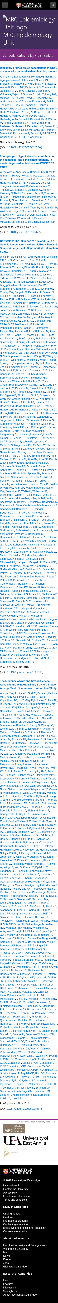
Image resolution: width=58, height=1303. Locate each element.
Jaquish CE (27, 1073)
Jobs (6, 1263)
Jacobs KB (51, 306)
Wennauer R (12, 491)
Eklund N (5, 296)
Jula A (8, 544)
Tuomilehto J (45, 605)
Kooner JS (11, 551)
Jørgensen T (7, 420)
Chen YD (36, 817)
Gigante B (10, 395)
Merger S (8, 448)
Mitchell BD (49, 562)
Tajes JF (17, 94)
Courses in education (15, 1231)
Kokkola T (50, 112)
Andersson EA (19, 367)
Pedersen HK (43, 98)
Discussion (9, 1287)
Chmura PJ (48, 87)
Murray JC (16, 566)
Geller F (41, 299)
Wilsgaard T (7, 494)
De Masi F (20, 98)
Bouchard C (7, 512)
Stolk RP (5, 477)
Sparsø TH (34, 473)
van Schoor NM (9, 498)
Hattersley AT (33, 406)
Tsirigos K (5, 186)
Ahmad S (22, 281)
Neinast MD (7, 274)
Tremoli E (30, 605)
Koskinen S (25, 551)
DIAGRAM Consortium (13, 626)
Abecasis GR (23, 640)
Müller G (5, 324)
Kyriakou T (41, 431)
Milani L (19, 448)
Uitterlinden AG (8, 608)
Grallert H (17, 399)
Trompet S (27, 345)
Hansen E (44, 105)
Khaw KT (22, 423)
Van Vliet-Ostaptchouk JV (33, 352)
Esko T (33, 260)
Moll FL (4, 566)
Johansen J (28, 80)
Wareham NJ (27, 619)
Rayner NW (6, 331)
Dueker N (48, 292)
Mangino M (33, 317)
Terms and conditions (15, 1199)
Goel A (51, 299)
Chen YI (36, 381)
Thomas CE (7, 189)
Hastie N (20, 406)
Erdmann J (6, 519)
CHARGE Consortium (41, 622)
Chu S (8, 260)
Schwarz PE (33, 594)
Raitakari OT (25, 583)
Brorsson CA (37, 172)
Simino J (36, 274)
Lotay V (47, 434)
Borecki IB (6, 661)
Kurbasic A (33, 182)
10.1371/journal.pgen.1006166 (24, 672)
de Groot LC (7, 388)
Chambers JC (23, 512)
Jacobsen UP (7, 90)
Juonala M (36, 420)
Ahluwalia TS (7, 281)
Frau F (15, 299)
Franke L (37, 523)
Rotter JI (5, 590)
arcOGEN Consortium (15, 622)
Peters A (51, 576)
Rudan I (15, 590)
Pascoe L (28, 328)
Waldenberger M (34, 487)
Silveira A (50, 470)
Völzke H (45, 612)
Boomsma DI (7, 509)
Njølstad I (5, 569)
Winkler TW (6, 256)
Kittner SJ (48, 423)
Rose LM (43, 331)
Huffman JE (21, 306)
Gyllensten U (22, 530)
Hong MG (50, 94)
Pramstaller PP (21, 580)
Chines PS (48, 381)
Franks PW (50, 126)
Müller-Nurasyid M (21, 324)
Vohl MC (8, 487)
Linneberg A (47, 438)
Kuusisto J (39, 551)
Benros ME (17, 87)
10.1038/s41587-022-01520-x (24, 147)
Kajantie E (33, 544)
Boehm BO (34, 505)
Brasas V (50, 83)
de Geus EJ (49, 384)
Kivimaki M (23, 548)
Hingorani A (38, 537)
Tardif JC (19, 605)
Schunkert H (18, 594)
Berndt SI (5, 644)
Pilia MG (15, 455)
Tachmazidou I (38, 342)
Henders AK (7, 409)
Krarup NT (40, 427)
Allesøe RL (6, 76)
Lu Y (21, 264)
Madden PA (19, 317)
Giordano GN (21, 122)
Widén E (26, 491)
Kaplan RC (38, 647)
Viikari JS (23, 612)
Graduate (8, 1217)
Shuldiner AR (49, 594)
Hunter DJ (10, 647)
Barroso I (52, 640)
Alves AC (46, 281)
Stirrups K (47, 473)
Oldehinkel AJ (34, 569)
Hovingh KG (7, 413)
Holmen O (49, 409)
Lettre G (4, 558)
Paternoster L (42, 328)
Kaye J (41, 115)
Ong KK (25, 452)
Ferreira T (41, 267)
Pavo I (33, 122)
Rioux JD (34, 587)
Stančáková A (26, 338)
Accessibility (10, 1192)
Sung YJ (24, 342)
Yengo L (7, 363)
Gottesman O (47, 395)
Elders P (16, 200)
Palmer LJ (6, 573)
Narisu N (5, 452)
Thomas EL (6, 105)
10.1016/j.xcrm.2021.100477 (23, 232)
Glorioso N (23, 395)
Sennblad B (21, 470)
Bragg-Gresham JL (11, 285)
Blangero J (20, 374)
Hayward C (20, 534)
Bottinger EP (40, 509)
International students (15, 1220)
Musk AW (28, 566)
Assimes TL (38, 640)
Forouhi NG (24, 391)
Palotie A (37, 452)
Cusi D (30, 516)
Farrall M (5, 523)
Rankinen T (40, 583)
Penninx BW (27, 576)
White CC (36, 278)
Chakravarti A (45, 633)
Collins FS (35, 384)
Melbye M (22, 562)
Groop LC (29, 1080)
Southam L (11, 338)
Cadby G (35, 288)
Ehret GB (29, 267)
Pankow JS (19, 573)
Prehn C (40, 179)
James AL (41, 541)
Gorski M (5, 303)
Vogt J (30, 98)
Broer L (49, 399)
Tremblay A (6, 484)
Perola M (40, 576)
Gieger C (36, 526)
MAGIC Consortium (26, 633)
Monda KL (27, 320)
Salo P (8, 335)
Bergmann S (7, 505)
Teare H (34, 207)
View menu (5, 5)
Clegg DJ (5, 637)
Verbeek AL (39, 608)
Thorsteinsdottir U (39, 601)
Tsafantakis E (21, 484)
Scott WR (32, 466)
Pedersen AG (33, 87)
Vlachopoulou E (12, 356)
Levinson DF (17, 558)
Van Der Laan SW (30, 349)
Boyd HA (24, 377)
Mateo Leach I (8, 313)
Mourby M (30, 115)
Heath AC (48, 406)
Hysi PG (8, 416)
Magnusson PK (23, 445)
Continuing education (15, 1224)
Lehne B (22, 313)
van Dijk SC (49, 494)
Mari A (20, 90)
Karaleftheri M (8, 423)
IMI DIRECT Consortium (41, 221)
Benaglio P (6, 374)
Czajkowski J (20, 260)
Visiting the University (15, 1248)
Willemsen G (39, 491)
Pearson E (51, 130)
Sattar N (4, 594)
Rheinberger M (40, 455)
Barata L (42, 256)
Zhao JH (5, 367)
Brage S (39, 112)
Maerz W (51, 551)
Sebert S (44, 466)
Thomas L (27, 193)
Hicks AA (25, 537)
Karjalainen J (19, 271)
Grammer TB (18, 303)
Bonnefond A (39, 200)
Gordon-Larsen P (36, 637)
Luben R (27, 441)
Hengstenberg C (9, 537)
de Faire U (48, 519)
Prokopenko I (22, 274)
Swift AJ (47, 477)
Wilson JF (32, 359)
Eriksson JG (21, 519)
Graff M (32, 256)
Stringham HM (19, 477)
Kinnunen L (35, 423)
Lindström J (32, 438)
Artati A (51, 179)
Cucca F (20, 516)
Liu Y (31, 313)
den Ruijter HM (29, 590)
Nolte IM (38, 324)
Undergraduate (11, 1213)
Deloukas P (32, 644)
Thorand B (31, 480)
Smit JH (21, 473)
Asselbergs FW (27, 498)
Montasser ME (42, 320)
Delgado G (21, 292)
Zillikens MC (34, 494)
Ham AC (5, 402)
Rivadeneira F (49, 587)
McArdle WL (40, 445)
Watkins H (41, 619)
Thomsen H (31, 105)
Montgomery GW (34, 448)
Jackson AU (36, 306)
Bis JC (42, 285)
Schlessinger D (43, 651)
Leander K (19, 438)
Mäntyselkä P (7, 562)
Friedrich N (38, 391)
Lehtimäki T (43, 555)
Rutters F (5, 200)
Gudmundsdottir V (10, 101)
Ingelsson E (24, 647)
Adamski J (22, 130)
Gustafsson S (35, 303)
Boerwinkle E (49, 505)
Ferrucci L (17, 523)
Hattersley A (7, 119)
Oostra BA (49, 569)
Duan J (33, 388)
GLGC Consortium (37, 626)
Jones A (26, 101)
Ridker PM (22, 587)
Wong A (43, 359)
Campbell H (23, 381)
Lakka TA (30, 555)
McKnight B (47, 317)
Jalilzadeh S (44, 416)
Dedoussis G (42, 516)
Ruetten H (44, 122)
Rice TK (43, 459)
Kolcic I (16, 427)
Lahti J (48, 310)
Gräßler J (5, 399)
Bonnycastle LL (9, 377)
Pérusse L (49, 452)
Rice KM (32, 459)
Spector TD (47, 598)
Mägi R (29, 264)
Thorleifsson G (11, 345)
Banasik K (6, 133)
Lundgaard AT (22, 76)
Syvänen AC (7, 480)
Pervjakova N (41, 345)
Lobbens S (15, 441)
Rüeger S (5, 267)
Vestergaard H (23, 108)
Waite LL (28, 356)
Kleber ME (37, 310)
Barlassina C (37, 370)
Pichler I (4, 455)
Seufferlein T (37, 470)
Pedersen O (7, 126)
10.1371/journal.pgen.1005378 (24, 1108)
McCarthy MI (36, 130)
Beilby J (21, 502)
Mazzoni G (20, 83)
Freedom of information (16, 1196)
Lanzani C (36, 434)
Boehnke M (18, 644)
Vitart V (34, 612)
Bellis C (50, 370)
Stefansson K (23, 654)
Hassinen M (7, 406)
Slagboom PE (8, 473)
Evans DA (34, 519)
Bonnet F (44, 374)
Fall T (42, 260)
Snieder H (18, 598)
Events (7, 1259)
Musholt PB (6, 98)
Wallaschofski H (9, 619)
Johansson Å (7, 310)
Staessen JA (7, 601)
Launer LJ (5, 438)
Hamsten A (46, 530)
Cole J (24, 384)
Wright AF (20, 494)
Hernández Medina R (43, 76)
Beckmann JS (8, 502)
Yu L (42, 363)
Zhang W (51, 363)
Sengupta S (7, 470)
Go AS (34, 395)
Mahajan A (44, 90)
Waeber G (24, 615)
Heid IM (38, 658)
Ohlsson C (18, 569)
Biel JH (39, 83)
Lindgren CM (25, 658)
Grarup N (29, 399)
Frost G (19, 105)
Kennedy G (38, 101)
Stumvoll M (6, 605)
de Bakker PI (45, 498)
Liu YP (3, 441)
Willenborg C (18, 359)
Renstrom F (21, 331)
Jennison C (34, 189)
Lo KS (38, 313)
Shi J (43, 335)
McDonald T (22, 119)
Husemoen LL (31, 413)
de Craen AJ (30, 285)
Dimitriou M (21, 388)
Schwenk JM (7, 130)
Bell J (49, 101)
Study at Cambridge (15, 1207)
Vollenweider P (8, 615)
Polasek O (6, 580)
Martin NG (6, 555)
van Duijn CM (40, 654)
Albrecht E (34, 281)
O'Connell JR (25, 651)
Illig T (17, 416)
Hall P (35, 530)
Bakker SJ (35, 367)
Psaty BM (36, 580)
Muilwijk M (38, 108)
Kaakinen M (23, 310)
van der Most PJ (40, 484)
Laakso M (18, 555)
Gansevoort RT (20, 526)
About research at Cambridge (20, 1294)
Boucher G (22, 288)
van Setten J (10, 352)
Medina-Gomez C (10, 320)
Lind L (29, 558)
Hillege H (37, 409)
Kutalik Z (18, 661)
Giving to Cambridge (15, 1266)
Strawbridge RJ (9, 342)
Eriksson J (34, 296)
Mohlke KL (10, 651)
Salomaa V (9, 463)
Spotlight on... (11, 1291)
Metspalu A (35, 562)
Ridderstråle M (38, 119)
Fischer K (5, 299)
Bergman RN (49, 502)
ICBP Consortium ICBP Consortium (20, 1066)
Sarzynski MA (40, 463)
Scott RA (20, 466)
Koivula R (30, 90)
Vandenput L (11, 349)
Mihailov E (40, 264)
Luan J (7, 317)
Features (8, 1284)
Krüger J (8, 431)
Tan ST (20, 480)
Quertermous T (8, 583)
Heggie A (5, 115)
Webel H (5, 87)
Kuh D (18, 431)
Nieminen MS (42, 566)
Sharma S (28, 94)
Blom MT (51, 108)
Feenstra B (47, 296)
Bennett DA (34, 502)
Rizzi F (33, 331)
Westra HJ (23, 278)
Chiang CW (6, 292)
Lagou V (33, 271)
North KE (49, 658)
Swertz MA (35, 477)
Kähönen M (19, 544)
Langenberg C (8, 434)
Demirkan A (35, 292)
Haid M (40, 94)
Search (53, 5)
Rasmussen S (21, 133)
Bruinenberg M (39, 377)
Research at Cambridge (17, 1273)
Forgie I (7, 122)
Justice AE (21, 256)
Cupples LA (19, 637)
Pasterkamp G (35, 573)
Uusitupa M (25, 608)
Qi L (46, 580)
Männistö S (6, 445)
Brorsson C (6, 83)
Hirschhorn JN (8, 658)
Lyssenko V (40, 441)
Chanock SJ (39, 512)
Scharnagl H (32, 335)
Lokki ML (39, 558)
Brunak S (35, 133)
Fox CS (45, 644)
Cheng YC (47, 288)
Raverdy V (27, 112)
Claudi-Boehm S (9, 384)
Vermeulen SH (8, 612)
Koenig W (5, 427)
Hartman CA (42, 402)
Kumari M (28, 431)
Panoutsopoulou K (10, 328)
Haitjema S (50, 303)
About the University (16, 1238)
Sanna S (19, 335)
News (6, 1256)
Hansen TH (6, 108)
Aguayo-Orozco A (10, 80)
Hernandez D (22, 409)
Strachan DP (7, 654)
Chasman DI (7, 516)
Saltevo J (45, 590)
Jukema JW (22, 420)
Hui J (18, 413)
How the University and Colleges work (25, 1245)
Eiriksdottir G (19, 296)
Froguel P (43, 211)
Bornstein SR (23, 509)
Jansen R (10, 278)
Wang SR (39, 356)
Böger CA (21, 505)
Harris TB (28, 402)
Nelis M (15, 452)
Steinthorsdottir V (45, 338)
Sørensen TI (32, 598)
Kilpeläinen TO (8, 264)
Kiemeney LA (7, 548)
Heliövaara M (35, 534)
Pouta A (26, 455)
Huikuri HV (16, 541)
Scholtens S (7, 466)
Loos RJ (29, 661)
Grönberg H (49, 526)
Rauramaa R (7, 587)
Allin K (7, 197)
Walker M (5, 211)
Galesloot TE (28, 299)
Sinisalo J (5, 598)
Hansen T (20, 126)
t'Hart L (26, 200)
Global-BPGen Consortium (37, 1062)
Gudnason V (7, 530)
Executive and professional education (24, 1227)
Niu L (31, 83)
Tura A (15, 175)
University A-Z (11, 1185)
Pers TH (52, 264)
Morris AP (51, 448)
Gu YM (40, 399)
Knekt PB (36, 548)
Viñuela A (5, 94)
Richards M (19, 459)
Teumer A (17, 267)
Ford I (27, 523)
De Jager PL (28, 416)
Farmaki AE (9, 391)
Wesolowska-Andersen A (14, 172)
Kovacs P (27, 427)
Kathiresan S (48, 544)
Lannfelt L (23, 434)
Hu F (5, 541)
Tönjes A (43, 480)
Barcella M (22, 370)
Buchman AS (7, 381)
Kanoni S (48, 420)
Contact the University (15, 1189)
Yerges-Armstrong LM (25, 363)
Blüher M (32, 374)
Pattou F (15, 112)
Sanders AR (24, 463)
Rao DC (9, 640)
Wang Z (50, 356)
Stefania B (22, 601)
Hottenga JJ (7, 306)
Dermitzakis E (35, 126)
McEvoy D (18, 115)
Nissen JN (42, 80)
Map (5, 1252)
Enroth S (44, 388)
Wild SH (5, 359)
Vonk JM (19, 487)
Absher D (48, 278)
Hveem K (28, 541)
